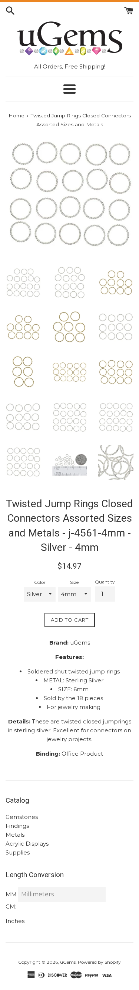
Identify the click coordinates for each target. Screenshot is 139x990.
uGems (68, 962)
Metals (15, 834)
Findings (17, 825)
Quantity (105, 582)
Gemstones (22, 816)
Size (74, 582)
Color (40, 582)
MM (11, 894)
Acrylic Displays (27, 843)
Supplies (18, 852)
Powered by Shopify (99, 962)
